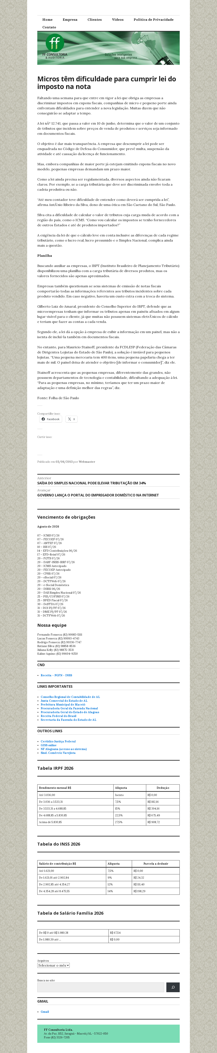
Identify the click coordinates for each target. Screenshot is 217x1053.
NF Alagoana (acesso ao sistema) (64, 749)
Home (47, 19)
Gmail (45, 1012)
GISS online (49, 745)
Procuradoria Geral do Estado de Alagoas (70, 712)
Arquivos (43, 961)
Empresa (70, 19)
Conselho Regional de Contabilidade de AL (70, 697)
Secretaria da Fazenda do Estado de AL (68, 720)
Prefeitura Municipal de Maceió (63, 704)
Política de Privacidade (154, 19)
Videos (118, 19)
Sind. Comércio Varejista (58, 753)
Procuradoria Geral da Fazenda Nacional (69, 708)
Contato (49, 27)
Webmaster (87, 462)
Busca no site (46, 980)
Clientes (95, 19)
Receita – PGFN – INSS (56, 675)
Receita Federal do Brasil (58, 716)
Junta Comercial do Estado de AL (64, 701)
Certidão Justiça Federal (58, 741)
